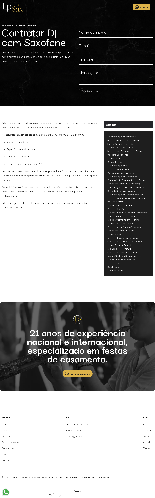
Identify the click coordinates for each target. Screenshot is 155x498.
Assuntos (77, 491)
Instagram (147, 424)
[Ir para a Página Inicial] (12, 8)
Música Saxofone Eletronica (120, 144)
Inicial (4, 424)
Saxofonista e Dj (115, 270)
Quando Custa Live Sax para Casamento (127, 212)
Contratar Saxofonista (118, 169)
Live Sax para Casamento (119, 205)
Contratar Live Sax (116, 209)
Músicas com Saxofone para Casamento (127, 151)
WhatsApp (147, 447)
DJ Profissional (114, 263)
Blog (4, 453)
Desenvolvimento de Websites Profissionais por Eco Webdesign (78, 477)
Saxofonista (113, 267)
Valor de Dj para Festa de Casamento (125, 187)
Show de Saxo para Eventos (121, 191)
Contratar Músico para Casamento (124, 238)
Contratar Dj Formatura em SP (122, 252)
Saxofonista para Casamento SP (123, 176)
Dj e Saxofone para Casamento (122, 216)
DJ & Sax (6, 436)
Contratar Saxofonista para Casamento (126, 198)
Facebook (147, 430)
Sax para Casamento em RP (121, 173)
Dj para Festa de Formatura (120, 245)
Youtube (146, 436)
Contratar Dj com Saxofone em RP (124, 183)
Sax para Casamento (117, 154)
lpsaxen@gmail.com (73, 436)
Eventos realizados (10, 442)
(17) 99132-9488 (73, 430)
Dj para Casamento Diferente (121, 223)
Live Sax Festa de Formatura (121, 259)
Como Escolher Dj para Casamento (124, 227)
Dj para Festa (113, 158)
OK (50, 495)
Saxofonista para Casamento (121, 136)
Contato (5, 459)
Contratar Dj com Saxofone (120, 230)
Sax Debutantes (115, 201)
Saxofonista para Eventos (119, 165)
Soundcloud (148, 442)
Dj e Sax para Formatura (119, 248)
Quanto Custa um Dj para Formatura (125, 256)
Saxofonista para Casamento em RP (125, 194)
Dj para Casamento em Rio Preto (123, 219)
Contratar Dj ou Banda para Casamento (126, 241)
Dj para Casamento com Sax (121, 147)
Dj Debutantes (114, 234)
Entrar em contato (80, 374)
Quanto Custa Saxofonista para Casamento (128, 180)
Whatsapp (144, 7)
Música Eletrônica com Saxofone (123, 140)
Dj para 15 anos (115, 162)
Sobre (4, 430)
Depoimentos (8, 447)
